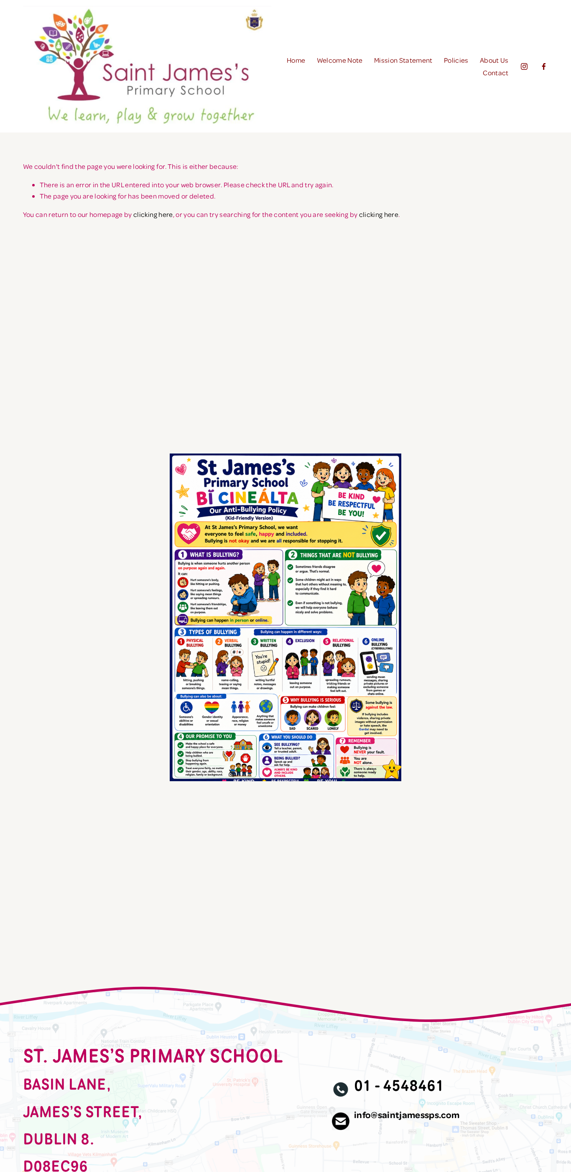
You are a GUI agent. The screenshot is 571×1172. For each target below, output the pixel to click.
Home (296, 60)
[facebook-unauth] (544, 66)
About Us (494, 60)
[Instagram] (524, 66)
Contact (495, 72)
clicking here (153, 214)
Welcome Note (340, 60)
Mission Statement (403, 60)
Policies (456, 60)
